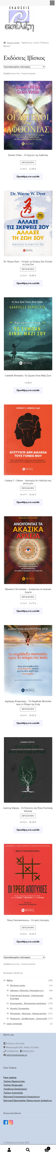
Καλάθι (43, 1147)
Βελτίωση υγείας (17, 985)
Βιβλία (10, 980)
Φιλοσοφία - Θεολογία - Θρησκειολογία (28, 1013)
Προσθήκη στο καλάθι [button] (28, 176)
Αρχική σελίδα (13, 43)
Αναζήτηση (28, 1150)
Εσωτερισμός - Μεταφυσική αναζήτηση (28, 1003)
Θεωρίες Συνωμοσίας (19, 1008)
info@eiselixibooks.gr (16, 1055)
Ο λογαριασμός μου (9, 1150)
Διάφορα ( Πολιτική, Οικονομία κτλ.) (27, 990)
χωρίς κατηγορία (14, 1024)
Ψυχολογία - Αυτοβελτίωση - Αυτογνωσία (28, 1019)
